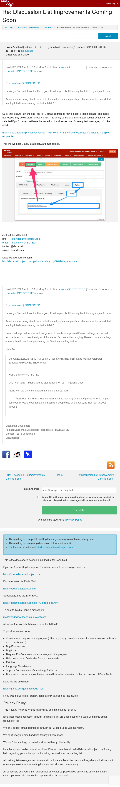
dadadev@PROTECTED (21, 71)
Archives (48, 27)
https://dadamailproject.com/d (19, 588)
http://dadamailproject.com (25, 239)
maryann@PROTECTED (71, 67)
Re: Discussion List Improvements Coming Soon (80, 27)
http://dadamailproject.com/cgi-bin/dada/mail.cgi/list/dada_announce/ (40, 261)
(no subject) (26, 51)
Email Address (31, 488)
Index (60, 475)
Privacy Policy (74, 519)
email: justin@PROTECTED (19, 242)
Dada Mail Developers (28, 27)
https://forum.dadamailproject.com (21, 574)
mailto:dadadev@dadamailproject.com (24, 617)
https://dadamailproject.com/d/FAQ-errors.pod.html (31, 602)
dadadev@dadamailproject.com (55, 547)
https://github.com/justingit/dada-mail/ (23, 688)
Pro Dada (9, 27)
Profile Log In (112, 3)
